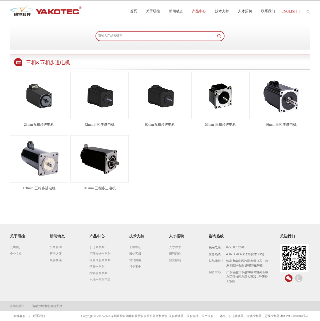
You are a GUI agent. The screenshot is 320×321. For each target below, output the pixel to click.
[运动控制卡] (46, 21)
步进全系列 (97, 247)
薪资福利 (175, 260)
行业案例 (135, 266)
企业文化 (16, 253)
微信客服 (135, 253)
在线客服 (20, 316)
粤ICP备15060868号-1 (294, 316)
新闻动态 (57, 236)
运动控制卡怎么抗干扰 (47, 306)
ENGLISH (289, 11)
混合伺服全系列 (100, 260)
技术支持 (136, 236)
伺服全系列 (97, 266)
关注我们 (287, 236)
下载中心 (135, 247)
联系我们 (39, 316)
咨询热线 (216, 236)
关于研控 (17, 236)
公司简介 (16, 247)
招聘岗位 (175, 253)
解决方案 (56, 253)
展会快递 (56, 260)
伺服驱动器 (176, 316)
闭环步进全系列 (100, 253)
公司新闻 (56, 247)
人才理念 (175, 247)
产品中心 (97, 236)
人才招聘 (176, 236)
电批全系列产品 (100, 279)
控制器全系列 (99, 273)
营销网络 (135, 260)
